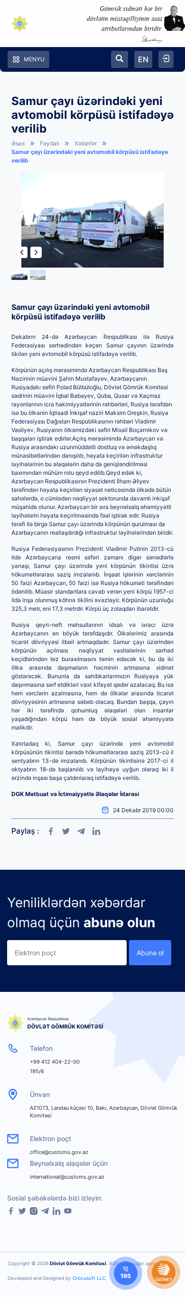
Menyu (34, 59)
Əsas (18, 143)
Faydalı (49, 143)
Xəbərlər (85, 143)
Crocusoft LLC (89, 1278)
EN (143, 59)
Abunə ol (150, 953)
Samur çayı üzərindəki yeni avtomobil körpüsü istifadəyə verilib (89, 156)
